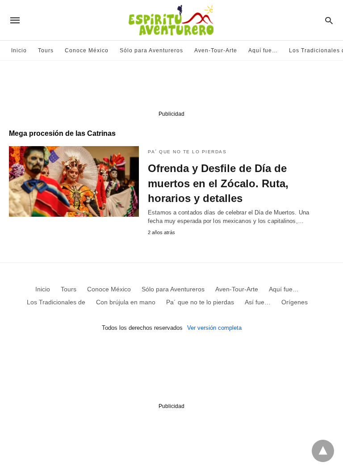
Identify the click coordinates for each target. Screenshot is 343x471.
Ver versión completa (214, 327)
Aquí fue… (263, 50)
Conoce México (87, 50)
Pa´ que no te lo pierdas (187, 151)
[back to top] (323, 451)
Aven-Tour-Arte (215, 50)
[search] (329, 20)
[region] (171, 87)
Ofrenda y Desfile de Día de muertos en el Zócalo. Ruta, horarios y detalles (218, 183)
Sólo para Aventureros (151, 50)
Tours (46, 50)
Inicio (19, 50)
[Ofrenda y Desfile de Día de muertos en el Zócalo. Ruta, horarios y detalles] (74, 181)
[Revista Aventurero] (171, 20)
